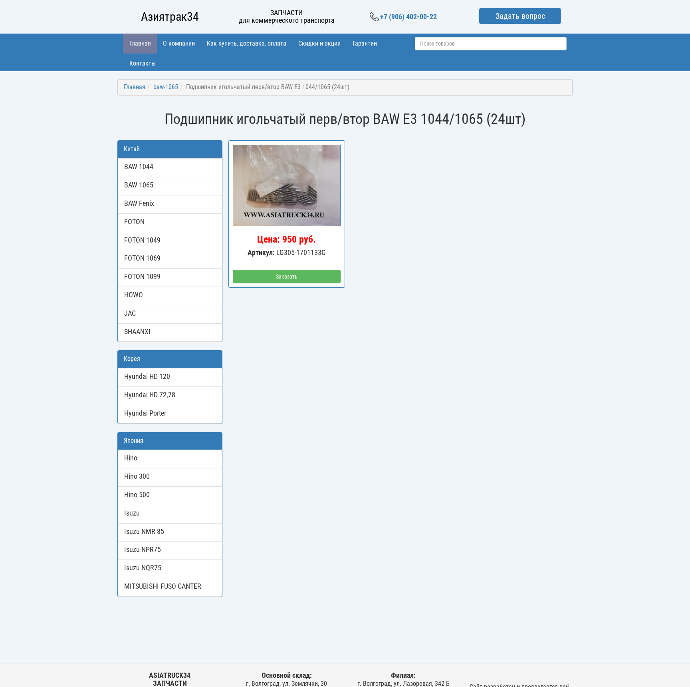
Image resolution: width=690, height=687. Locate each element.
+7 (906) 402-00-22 (408, 16)
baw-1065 (165, 87)
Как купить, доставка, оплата (246, 43)
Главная (140, 43)
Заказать (286, 276)
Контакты (142, 63)
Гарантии (365, 43)
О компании (179, 43)
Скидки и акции (319, 43)
